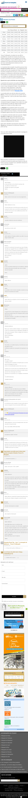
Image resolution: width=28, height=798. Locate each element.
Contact (16, 785)
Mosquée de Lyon (5, 745)
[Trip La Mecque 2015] (14, 651)
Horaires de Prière (5, 12)
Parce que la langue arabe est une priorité (12, 707)
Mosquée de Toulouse (6, 738)
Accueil (5, 785)
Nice (4, 41)
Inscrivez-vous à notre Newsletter (8, 777)
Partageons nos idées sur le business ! (12, 725)
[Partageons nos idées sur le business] (7, 722)
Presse (22, 785)
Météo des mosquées (13, 787)
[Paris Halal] (14, 606)
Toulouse (4, 38)
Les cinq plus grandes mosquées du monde (11, 767)
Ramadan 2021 (8, 790)
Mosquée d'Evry (5, 747)
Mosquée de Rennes (6, 752)
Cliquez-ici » (6, 709)
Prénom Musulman (18, 790)
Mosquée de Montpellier (7, 754)
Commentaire (5, 583)
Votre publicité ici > (20, 729)
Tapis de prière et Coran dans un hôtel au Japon (13, 769)
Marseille (4, 34)
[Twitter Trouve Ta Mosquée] (14, 15)
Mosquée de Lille (5, 756)
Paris (4, 32)
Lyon (4, 36)
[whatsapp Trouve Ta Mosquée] (22, 15)
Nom (3, 565)
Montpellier (4, 47)
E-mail (3, 571)
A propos (11, 785)
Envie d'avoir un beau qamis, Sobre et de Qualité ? (14, 717)
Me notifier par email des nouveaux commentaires (12, 601)
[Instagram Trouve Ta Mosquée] (19, 15)
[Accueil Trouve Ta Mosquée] (9, 2)
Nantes (4, 43)
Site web (3, 577)
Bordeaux (4, 50)
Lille (4, 52)
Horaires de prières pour (10, 673)
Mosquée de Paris (5, 735)
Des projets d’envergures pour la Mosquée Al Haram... (14, 771)
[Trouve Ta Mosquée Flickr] (24, 15)
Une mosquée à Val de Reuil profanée (10, 762)
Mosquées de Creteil (6, 749)
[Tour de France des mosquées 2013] (14, 624)
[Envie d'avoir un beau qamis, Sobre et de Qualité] (7, 713)
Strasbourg (4, 45)
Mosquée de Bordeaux (6, 740)
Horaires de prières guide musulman (13, 788)
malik (5, 295)
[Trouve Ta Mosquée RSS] (27, 15)
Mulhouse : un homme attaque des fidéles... (11, 764)
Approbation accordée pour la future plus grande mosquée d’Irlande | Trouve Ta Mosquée (14, 453)
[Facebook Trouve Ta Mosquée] (17, 15)
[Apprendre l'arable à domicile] (7, 703)
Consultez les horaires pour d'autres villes (15, 680)
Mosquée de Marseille (6, 742)
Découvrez (18, 696)
